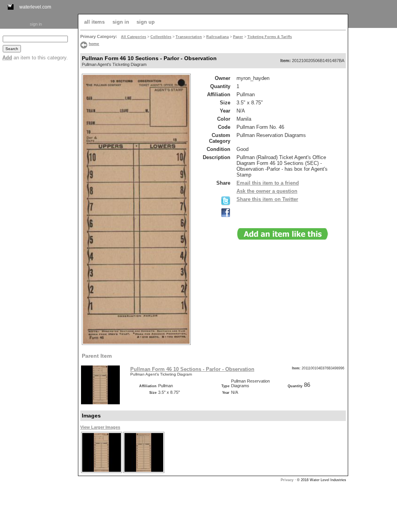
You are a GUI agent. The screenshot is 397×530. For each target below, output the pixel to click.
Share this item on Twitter (267, 199)
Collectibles (160, 37)
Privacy (287, 480)
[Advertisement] (372, 146)
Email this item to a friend (267, 183)
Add (7, 58)
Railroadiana (217, 37)
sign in (36, 24)
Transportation (189, 37)
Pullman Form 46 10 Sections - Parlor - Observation (192, 369)
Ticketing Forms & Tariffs (269, 37)
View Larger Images (100, 427)
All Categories (133, 37)
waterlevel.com (35, 7)
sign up (145, 22)
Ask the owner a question (266, 191)
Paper (238, 37)
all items (94, 22)
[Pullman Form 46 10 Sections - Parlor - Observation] (101, 472)
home (94, 44)
